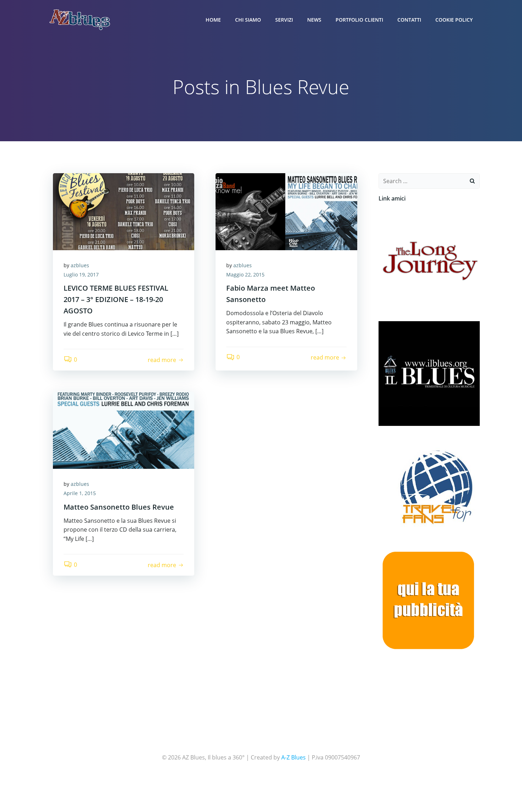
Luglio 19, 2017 (81, 274)
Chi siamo (248, 19)
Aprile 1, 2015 (80, 493)
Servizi (284, 19)
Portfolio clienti (359, 19)
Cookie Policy (454, 19)
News (314, 19)
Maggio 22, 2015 (245, 274)
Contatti (409, 19)
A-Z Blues (293, 757)
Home (213, 19)
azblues (80, 265)
